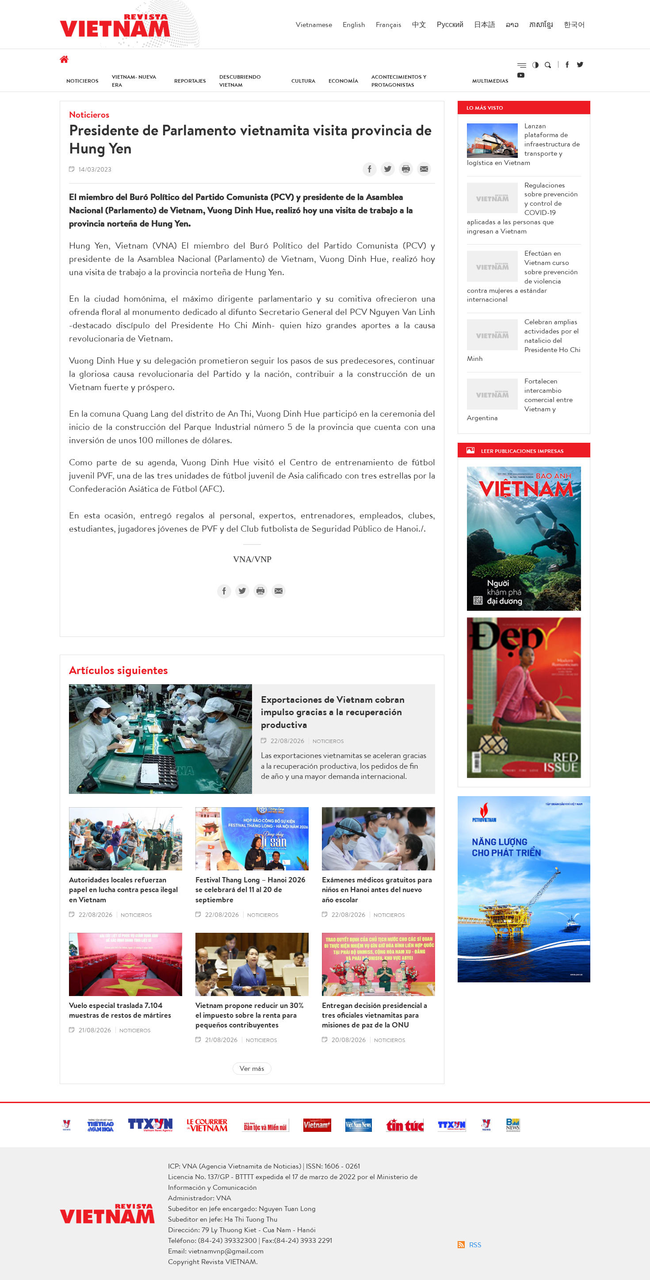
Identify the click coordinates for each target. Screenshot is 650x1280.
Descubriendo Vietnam (240, 80)
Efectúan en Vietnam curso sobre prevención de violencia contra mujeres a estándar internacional (522, 276)
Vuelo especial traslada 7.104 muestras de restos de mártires (120, 1010)
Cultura (303, 80)
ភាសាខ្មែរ (541, 24)
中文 (419, 24)
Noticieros (82, 80)
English (354, 24)
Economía (343, 80)
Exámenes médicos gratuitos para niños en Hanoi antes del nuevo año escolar (377, 889)
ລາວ (512, 24)
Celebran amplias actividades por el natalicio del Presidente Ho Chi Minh (524, 340)
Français (388, 24)
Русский (450, 24)
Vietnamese (314, 24)
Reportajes (190, 80)
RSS (475, 1244)
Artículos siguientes (118, 669)
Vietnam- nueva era (134, 80)
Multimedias (490, 80)
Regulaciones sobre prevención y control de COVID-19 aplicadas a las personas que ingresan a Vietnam (522, 208)
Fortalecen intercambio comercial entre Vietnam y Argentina (520, 399)
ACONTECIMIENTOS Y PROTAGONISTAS (398, 80)
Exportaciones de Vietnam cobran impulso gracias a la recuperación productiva (333, 712)
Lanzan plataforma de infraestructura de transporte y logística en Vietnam (523, 144)
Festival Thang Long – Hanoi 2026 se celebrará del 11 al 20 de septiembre (250, 889)
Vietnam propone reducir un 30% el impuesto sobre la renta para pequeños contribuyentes (249, 1015)
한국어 (574, 24)
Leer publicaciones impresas (522, 451)
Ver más (252, 1068)
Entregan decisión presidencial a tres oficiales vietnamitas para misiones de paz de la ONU (374, 1015)
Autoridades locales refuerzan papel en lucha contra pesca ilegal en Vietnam (123, 889)
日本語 (484, 24)
